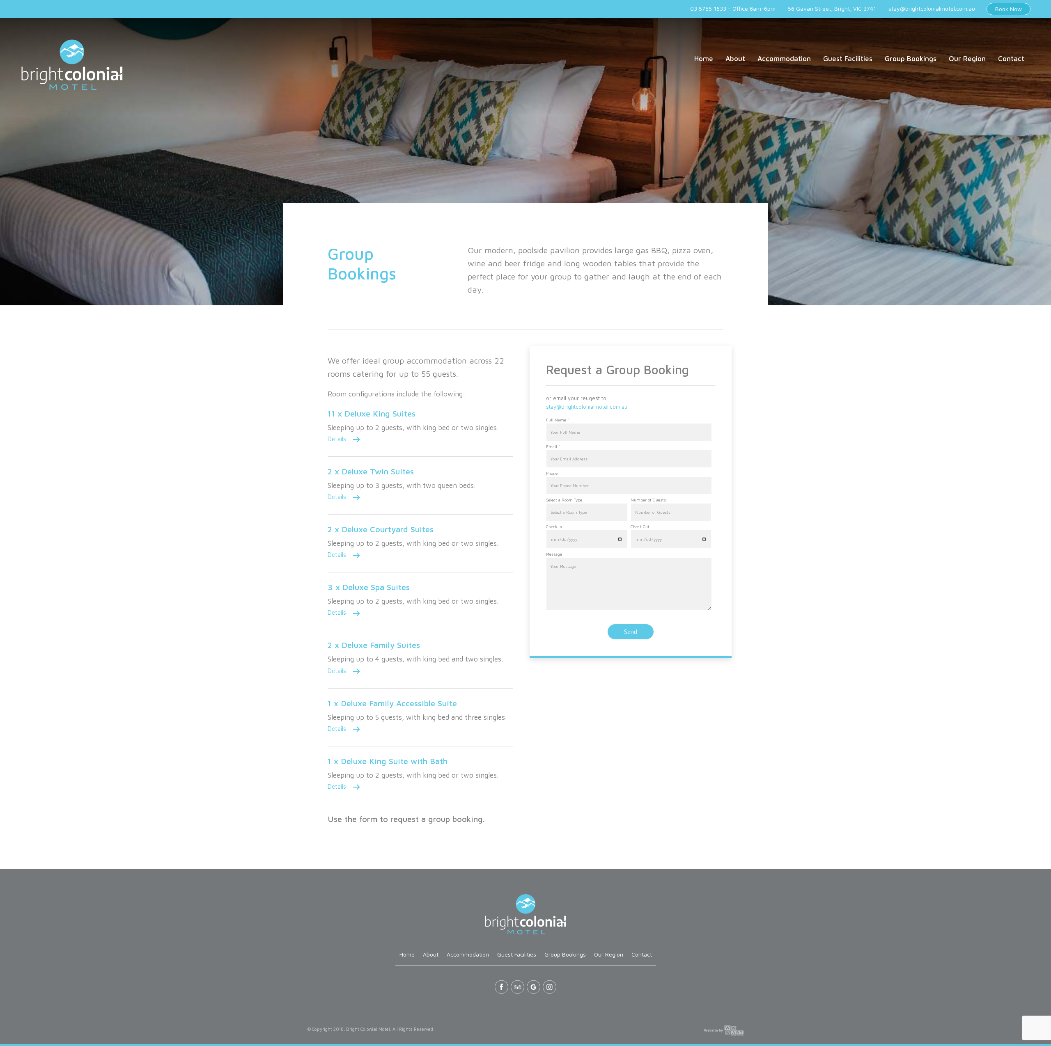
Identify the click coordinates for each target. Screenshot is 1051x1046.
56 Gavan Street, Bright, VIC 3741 (832, 8)
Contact (1011, 59)
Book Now (1008, 8)
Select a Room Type (564, 499)
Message (554, 554)
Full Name (557, 419)
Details (337, 438)
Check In (554, 526)
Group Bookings (910, 59)
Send (630, 631)
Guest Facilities (847, 59)
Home (703, 59)
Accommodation (784, 59)
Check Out (640, 526)
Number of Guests (648, 499)
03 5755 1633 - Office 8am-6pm (733, 8)
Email (553, 446)
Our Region (967, 59)
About (735, 59)
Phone (552, 473)
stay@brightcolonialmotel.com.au (931, 8)
